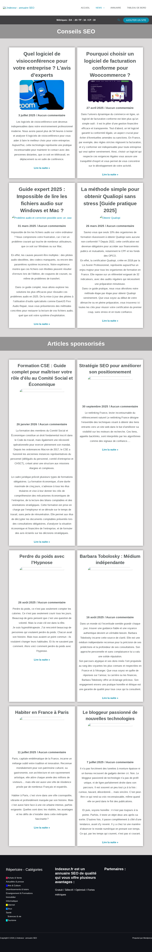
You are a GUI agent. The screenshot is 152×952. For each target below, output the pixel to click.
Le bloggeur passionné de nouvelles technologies (110, 715)
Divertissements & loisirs (17, 889)
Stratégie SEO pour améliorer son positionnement (110, 368)
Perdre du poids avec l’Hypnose (41, 559)
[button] (103, 8)
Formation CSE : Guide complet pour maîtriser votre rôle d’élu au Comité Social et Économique (42, 375)
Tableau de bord (136, 8)
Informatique (12, 901)
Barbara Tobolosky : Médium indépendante (110, 559)
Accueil (85, 8)
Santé (8, 912)
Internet (11, 905)
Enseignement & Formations (19, 893)
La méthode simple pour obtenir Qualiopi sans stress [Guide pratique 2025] (110, 199)
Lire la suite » (42, 168)
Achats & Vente (15, 878)
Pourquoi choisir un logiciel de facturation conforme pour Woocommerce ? (110, 64)
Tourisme (12, 920)
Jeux (10, 908)
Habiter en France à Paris (42, 712)
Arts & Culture (14, 885)
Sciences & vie (14, 916)
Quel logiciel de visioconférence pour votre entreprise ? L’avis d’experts (42, 64)
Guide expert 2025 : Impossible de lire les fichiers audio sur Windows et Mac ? (42, 199)
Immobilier (11, 897)
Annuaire (115, 8)
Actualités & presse (15, 881)
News (99, 8)
